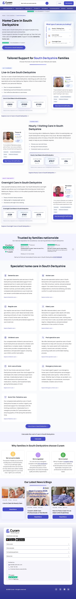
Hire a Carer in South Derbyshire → (38, 426)
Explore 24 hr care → (9, 387)
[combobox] (34, 3)
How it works (70, 8)
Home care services (7, 8)
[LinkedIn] (68, 589)
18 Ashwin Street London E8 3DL (18, 569)
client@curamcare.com (16, 564)
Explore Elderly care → (47, 328)
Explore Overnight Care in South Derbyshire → (16, 226)
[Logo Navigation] (7, 3)
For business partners (54, 8)
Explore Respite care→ (10, 328)
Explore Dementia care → (10, 297)
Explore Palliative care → (10, 418)
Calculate (38, 439)
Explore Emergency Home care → (50, 387)
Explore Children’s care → (10, 356)
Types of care (19, 8)
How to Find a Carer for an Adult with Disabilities (62, 512)
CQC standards (42, 463)
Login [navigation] (59, 3)
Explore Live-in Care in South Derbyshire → (15, 116)
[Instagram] (64, 589)
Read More (13, 509)
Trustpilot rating (68, 461)
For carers (36, 8)
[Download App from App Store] (20, 540)
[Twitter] (60, 589)
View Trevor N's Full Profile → (13, 161)
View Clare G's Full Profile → (63, 106)
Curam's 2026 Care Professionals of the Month (37, 512)
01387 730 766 (14, 567)
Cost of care (28, 8)
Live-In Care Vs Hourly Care (12, 503)
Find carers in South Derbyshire (14, 47)
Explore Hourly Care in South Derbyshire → (42, 173)
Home (3, 15)
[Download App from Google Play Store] (10, 539)
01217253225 (57, 257)
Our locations (45, 8)
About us (63, 8)
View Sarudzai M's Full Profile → (63, 217)
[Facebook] (56, 589)
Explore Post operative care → (50, 356)
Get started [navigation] (68, 3)
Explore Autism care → (47, 297)
